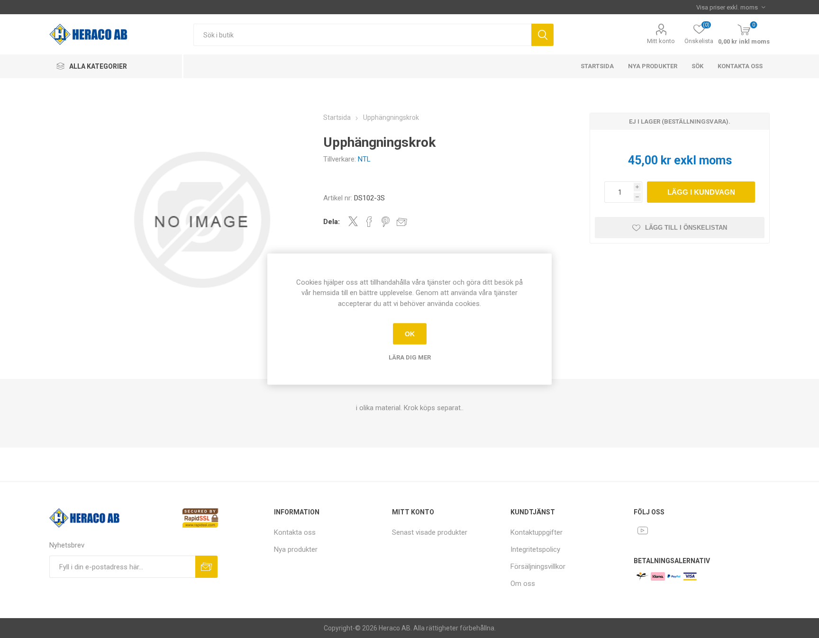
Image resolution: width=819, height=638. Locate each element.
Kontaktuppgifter (536, 532)
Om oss (522, 583)
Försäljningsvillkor (537, 566)
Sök (542, 35)
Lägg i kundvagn (701, 192)
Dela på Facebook (369, 221)
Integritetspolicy (535, 549)
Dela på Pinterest (386, 221)
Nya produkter (652, 66)
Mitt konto (661, 41)
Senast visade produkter (429, 532)
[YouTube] (642, 530)
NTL (364, 159)
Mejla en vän (402, 221)
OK (410, 334)
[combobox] (362, 35)
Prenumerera (206, 567)
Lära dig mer (410, 357)
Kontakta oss (740, 66)
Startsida (597, 66)
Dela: (331, 221)
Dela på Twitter (353, 221)
